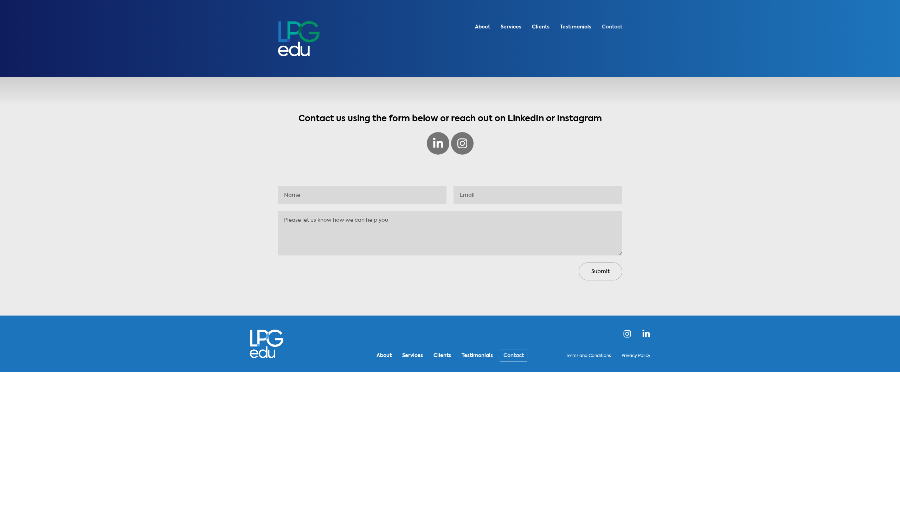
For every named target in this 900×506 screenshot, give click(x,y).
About (482, 27)
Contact (612, 27)
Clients (540, 27)
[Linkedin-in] (438, 143)
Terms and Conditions (588, 356)
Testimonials (575, 27)
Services (511, 27)
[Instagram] (462, 143)
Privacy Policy (636, 356)
